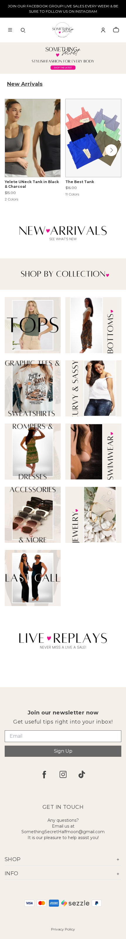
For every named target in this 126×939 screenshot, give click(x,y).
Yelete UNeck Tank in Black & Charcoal (32, 184)
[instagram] (63, 774)
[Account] (103, 30)
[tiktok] (82, 774)
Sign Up (63, 751)
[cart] (116, 30)
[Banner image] (63, 58)
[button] (111, 150)
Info (11, 873)
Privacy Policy (63, 929)
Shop (13, 859)
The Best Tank (79, 182)
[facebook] (44, 774)
